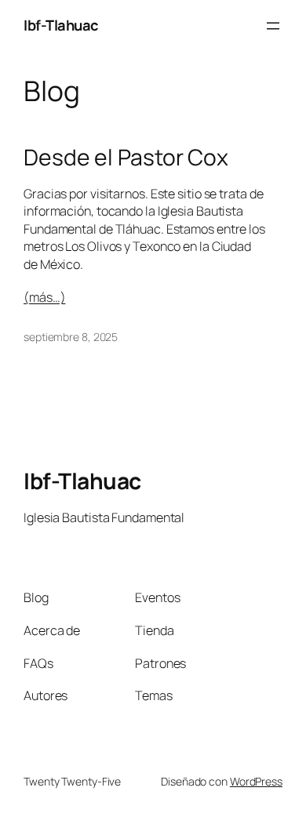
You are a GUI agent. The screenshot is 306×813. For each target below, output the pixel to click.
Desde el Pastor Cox (126, 157)
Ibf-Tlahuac (61, 25)
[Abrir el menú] (273, 25)
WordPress (256, 781)
